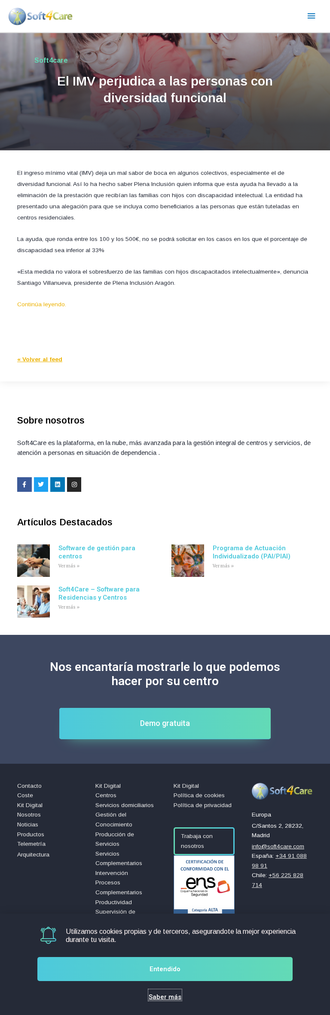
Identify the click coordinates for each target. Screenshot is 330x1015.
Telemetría (31, 844)
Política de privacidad (203, 805)
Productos (30, 834)
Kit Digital (30, 805)
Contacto (29, 786)
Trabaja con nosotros (197, 841)
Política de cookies (199, 795)
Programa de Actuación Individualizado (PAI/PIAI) (251, 552)
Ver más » (68, 566)
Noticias (27, 824)
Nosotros (29, 814)
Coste (25, 795)
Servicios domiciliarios (124, 805)
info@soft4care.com (278, 846)
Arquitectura (33, 854)
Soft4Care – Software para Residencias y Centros (99, 593)
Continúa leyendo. (41, 304)
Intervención (111, 873)
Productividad (113, 902)
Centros (105, 795)
